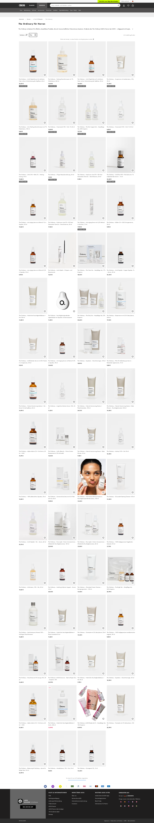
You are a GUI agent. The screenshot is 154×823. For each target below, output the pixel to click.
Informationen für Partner (101, 803)
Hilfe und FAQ (125, 1)
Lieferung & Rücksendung (55, 801)
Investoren (74, 803)
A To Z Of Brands (38, 19)
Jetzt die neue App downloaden (108, 1)
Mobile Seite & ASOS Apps (102, 795)
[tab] (21, 10)
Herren (29, 19)
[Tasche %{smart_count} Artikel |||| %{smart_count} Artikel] (133, 5)
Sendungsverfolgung (54, 798)
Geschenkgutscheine (100, 798)
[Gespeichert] (128, 5)
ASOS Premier (52, 806)
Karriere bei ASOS (76, 798)
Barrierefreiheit (131, 820)
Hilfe (50, 795)
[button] (121, 801)
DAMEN (31, 5)
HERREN (42, 5)
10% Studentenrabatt (54, 811)
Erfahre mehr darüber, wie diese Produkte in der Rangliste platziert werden (76, 39)
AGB (125, 820)
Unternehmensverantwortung (79, 801)
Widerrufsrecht (52, 803)
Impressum (106, 820)
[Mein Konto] (124, 5)
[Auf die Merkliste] (45, 75)
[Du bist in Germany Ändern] (133, 1)
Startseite (21, 19)
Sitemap (51, 814)
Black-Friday (98, 801)
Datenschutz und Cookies (116, 820)
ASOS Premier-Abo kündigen (56, 809)
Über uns (74, 795)
